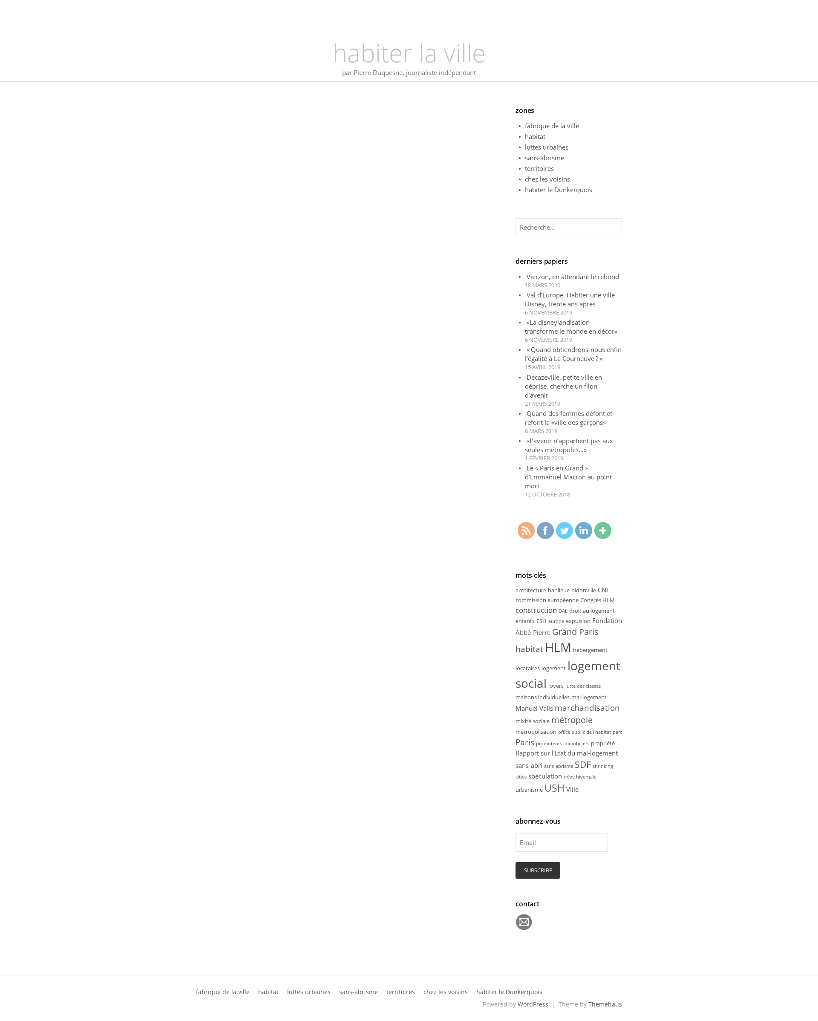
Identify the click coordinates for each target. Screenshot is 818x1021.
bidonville (583, 590)
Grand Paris (575, 631)
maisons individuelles (543, 697)
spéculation (545, 776)
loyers (556, 685)
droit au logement (592, 610)
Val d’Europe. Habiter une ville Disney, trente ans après (570, 299)
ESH (541, 621)
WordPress (533, 1004)
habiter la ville (409, 52)
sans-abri (529, 765)
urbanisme (529, 789)
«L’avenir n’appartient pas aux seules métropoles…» (569, 445)
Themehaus (605, 1004)
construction (536, 610)
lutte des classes (583, 686)
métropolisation (536, 731)
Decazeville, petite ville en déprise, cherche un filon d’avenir (563, 386)
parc (617, 732)
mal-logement (589, 697)
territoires (539, 168)
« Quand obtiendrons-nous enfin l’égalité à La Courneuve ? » (573, 354)
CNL (604, 589)
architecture (531, 590)
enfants (525, 621)
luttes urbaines (546, 147)
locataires (528, 668)
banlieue (559, 590)
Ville (572, 789)
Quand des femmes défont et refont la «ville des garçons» (568, 418)
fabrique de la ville (552, 125)
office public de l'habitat (584, 732)
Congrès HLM (597, 600)
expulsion (578, 621)
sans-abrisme (544, 157)
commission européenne (547, 600)
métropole (572, 720)
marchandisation (587, 707)
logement (553, 668)
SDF (583, 764)
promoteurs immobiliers (562, 744)
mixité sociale (533, 721)
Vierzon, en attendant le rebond (573, 276)
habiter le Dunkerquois (558, 189)
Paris (525, 742)
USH (554, 788)
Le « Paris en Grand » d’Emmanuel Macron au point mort (568, 477)
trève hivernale (580, 777)
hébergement (590, 650)
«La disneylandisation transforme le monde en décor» (571, 326)
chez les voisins (547, 179)
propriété (603, 743)
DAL (563, 611)
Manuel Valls (534, 708)
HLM (558, 647)
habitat (535, 136)
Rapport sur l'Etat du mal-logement (567, 753)
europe (556, 621)
